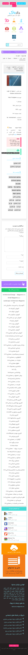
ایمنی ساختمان (15, 342)
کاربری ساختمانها (15, 418)
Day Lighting (17, 187)
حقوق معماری (15, 363)
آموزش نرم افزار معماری (15, 333)
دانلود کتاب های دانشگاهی (13, 15)
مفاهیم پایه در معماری (15, 491)
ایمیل (21, 261)
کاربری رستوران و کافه (15, 412)
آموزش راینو (14, 321)
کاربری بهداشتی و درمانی (15, 403)
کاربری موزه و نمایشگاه (15, 433)
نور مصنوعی (17, 210)
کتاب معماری (17, 163)
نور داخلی (11, 200)
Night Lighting (16, 193)
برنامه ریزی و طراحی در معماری (15, 345)
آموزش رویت (15, 324)
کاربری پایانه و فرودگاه (15, 406)
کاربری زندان (14, 415)
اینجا (15, 134)
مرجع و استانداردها (15, 451)
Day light (18, 184)
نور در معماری (17, 203)
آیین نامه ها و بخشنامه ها (15, 336)
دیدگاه (21, 236)
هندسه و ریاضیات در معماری (15, 503)
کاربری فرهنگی (15, 424)
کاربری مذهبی (15, 427)
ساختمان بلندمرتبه (15, 378)
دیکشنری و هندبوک (15, 366)
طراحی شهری (15, 391)
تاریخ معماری (15, 351)
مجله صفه (15, 445)
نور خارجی (18, 200)
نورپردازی (10, 210)
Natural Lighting (16, 190)
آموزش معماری (15, 330)
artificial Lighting (15, 180)
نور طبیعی (12, 207)
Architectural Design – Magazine (13, 295)
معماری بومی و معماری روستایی (15, 470)
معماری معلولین (15, 485)
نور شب (18, 207)
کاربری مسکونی (15, 430)
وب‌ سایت (20, 267)
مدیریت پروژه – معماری (15, 448)
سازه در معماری (15, 381)
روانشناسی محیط (15, 372)
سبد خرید (12, 3)
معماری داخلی (15, 476)
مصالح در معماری (15, 457)
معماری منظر (15, 488)
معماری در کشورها (15, 479)
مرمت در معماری (15, 454)
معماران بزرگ (15, 461)
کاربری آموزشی (15, 397)
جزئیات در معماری (15, 360)
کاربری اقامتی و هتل (15, 400)
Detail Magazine (13, 298)
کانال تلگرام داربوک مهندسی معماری (13, 619)
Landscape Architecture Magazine (14, 301)
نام (22, 255)
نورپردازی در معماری (15, 500)
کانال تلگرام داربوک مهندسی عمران (14, 622)
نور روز (10, 203)
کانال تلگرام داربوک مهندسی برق (14, 631)
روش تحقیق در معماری (15, 375)
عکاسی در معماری (15, 394)
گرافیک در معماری (15, 439)
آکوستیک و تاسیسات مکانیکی (15, 305)
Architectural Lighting (14, 177)
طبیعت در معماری (15, 384)
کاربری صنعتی (15, 421)
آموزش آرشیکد (15, 308)
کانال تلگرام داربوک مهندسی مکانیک (13, 628)
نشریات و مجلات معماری (15, 494)
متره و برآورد (15, 442)
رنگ (15, 369)
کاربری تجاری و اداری (15, 409)
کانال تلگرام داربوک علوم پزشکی (15, 634)
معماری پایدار (15, 473)
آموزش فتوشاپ (14, 327)
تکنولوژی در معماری (15, 357)
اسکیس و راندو (15, 339)
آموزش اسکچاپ (15, 314)
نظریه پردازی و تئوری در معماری (15, 497)
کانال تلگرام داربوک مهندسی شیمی (14, 625)
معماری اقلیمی (15, 467)
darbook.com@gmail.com (18, 607)
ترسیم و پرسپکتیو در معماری (15, 354)
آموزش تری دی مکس (15, 317)
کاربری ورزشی (15, 436)
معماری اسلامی (15, 464)
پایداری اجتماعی (15, 348)
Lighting (10, 187)
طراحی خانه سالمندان (15, 387)
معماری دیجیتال (15, 482)
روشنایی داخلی (16, 197)
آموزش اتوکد (15, 311)
